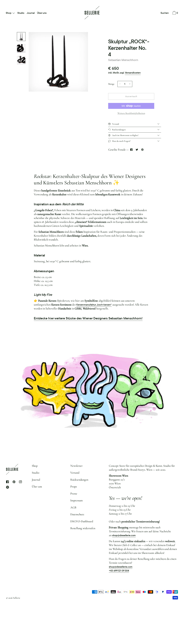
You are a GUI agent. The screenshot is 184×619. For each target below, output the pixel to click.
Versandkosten (133, 72)
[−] (120, 84)
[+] (130, 84)
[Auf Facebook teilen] (131, 149)
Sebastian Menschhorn (123, 60)
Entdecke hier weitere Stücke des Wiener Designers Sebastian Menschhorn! (88, 318)
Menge (111, 83)
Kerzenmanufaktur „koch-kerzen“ (94, 304)
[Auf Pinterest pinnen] (142, 149)
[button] (164, 13)
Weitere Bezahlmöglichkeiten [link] (131, 113)
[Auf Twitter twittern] (137, 149)
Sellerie (16, 597)
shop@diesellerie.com (124, 535)
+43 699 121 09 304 (119, 570)
